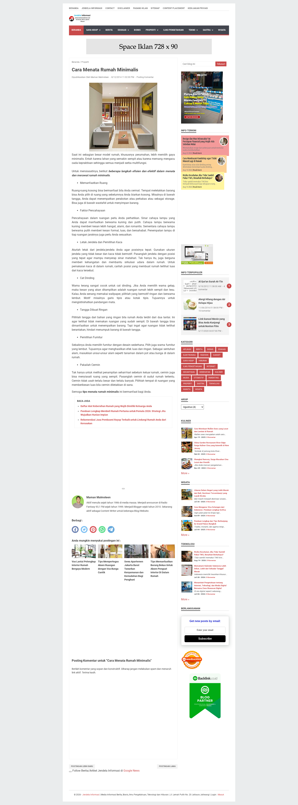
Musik (186, 378)
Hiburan (203, 361)
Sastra (207, 30)
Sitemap (155, 8)
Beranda (73, 8)
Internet (211, 366)
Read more (197, 153)
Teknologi (214, 384)
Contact (110, 8)
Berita (109, 30)
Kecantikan (189, 372)
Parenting (213, 378)
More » (185, 473)
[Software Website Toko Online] (197, 263)
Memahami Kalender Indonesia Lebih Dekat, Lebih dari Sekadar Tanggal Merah (210, 569)
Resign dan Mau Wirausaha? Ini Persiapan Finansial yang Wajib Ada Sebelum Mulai (198, 141)
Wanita (186, 389)
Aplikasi (187, 349)
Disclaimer (124, 8)
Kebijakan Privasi (198, 8)
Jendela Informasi (92, 8)
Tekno (192, 30)
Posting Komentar (145, 77)
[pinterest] (93, 529)
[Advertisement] (123, 461)
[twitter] (84, 529)
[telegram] (111, 529)
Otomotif (199, 378)
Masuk (221, 794)
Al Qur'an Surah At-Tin (210, 281)
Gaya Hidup (92, 30)
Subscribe (205, 638)
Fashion (204, 355)
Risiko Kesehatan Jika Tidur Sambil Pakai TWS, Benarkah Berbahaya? (198, 176)
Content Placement (174, 8)
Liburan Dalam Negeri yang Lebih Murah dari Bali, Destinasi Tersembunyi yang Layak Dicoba (211, 493)
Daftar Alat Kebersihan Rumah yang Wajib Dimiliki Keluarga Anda (116, 406)
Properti (151, 30)
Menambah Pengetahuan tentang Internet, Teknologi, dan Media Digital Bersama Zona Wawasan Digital (210, 585)
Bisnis (137, 30)
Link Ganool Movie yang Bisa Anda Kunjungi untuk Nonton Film (211, 323)
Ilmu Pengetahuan (173, 30)
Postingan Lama (167, 766)
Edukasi (122, 30)
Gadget (217, 355)
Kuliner (219, 372)
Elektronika (189, 355)
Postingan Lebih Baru (82, 766)
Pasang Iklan (140, 8)
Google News (131, 770)
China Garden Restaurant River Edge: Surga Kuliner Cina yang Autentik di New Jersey (211, 446)
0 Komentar (211, 437)
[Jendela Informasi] (80, 18)
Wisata (222, 30)
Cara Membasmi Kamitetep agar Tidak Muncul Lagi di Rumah (200, 159)
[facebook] (75, 529)
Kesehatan (205, 372)
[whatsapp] (102, 529)
